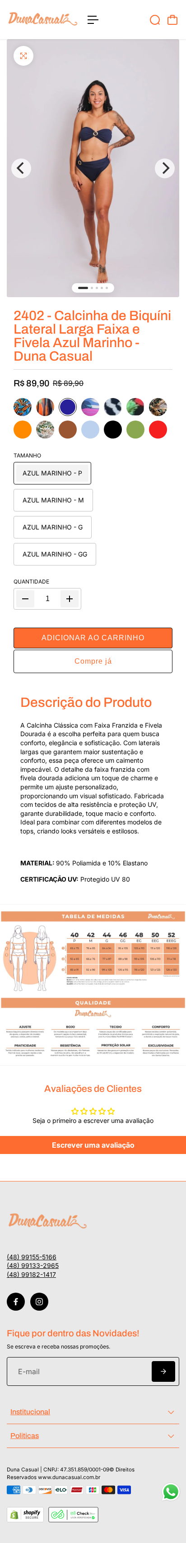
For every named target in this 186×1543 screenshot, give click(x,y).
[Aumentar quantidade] (69, 598)
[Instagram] (39, 1302)
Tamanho (27, 455)
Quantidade (31, 581)
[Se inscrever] (163, 1371)
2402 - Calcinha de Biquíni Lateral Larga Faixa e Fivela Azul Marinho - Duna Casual (92, 335)
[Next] (165, 168)
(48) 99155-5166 (31, 1257)
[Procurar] (155, 20)
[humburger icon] (93, 20)
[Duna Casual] (43, 19)
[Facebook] (16, 1302)
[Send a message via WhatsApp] (170, 1491)
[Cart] (172, 20)
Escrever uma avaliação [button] (93, 1144)
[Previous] (21, 168)
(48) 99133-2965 (33, 1265)
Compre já (93, 661)
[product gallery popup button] (93, 168)
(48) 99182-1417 (31, 1274)
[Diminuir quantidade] (25, 598)
